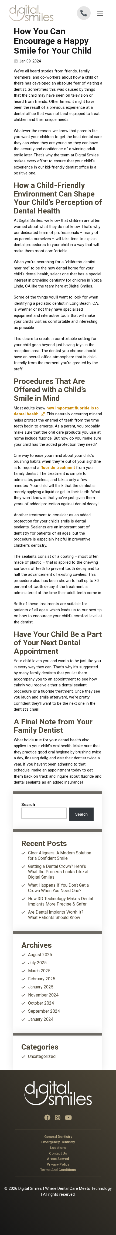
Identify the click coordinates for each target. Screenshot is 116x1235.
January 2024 (40, 1019)
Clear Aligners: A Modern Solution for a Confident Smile (59, 855)
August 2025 (40, 954)
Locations (58, 1147)
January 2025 (40, 987)
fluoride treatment (57, 467)
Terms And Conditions (58, 1170)
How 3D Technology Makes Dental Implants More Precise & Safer (60, 901)
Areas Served (58, 1159)
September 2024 (44, 1011)
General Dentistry (58, 1136)
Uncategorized (42, 1056)
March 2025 (39, 970)
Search (28, 804)
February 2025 (41, 978)
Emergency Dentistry (58, 1142)
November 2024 (43, 995)
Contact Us (58, 1153)
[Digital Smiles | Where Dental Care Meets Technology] (33, 13)
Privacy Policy (58, 1164)
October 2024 (41, 1003)
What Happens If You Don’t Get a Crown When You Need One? (58, 888)
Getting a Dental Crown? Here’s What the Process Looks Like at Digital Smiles (58, 872)
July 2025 (37, 962)
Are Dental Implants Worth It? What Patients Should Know (55, 915)
